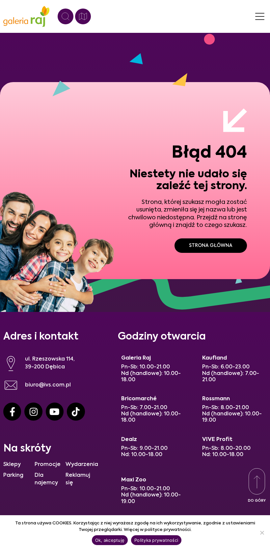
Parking (13, 475)
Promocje (48, 464)
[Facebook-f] (12, 411)
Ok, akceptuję (109, 540)
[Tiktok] (76, 411)
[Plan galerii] (83, 16)
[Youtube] (55, 411)
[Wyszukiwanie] (65, 16)
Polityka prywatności (156, 540)
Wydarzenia (82, 464)
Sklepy (12, 464)
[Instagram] (33, 411)
